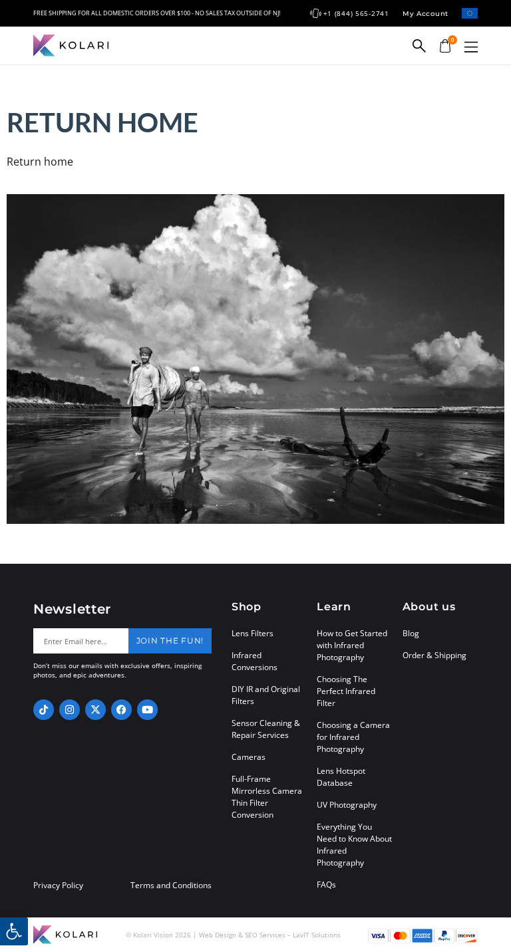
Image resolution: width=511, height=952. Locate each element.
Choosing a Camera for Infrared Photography (353, 737)
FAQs (326, 884)
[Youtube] (147, 709)
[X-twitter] (95, 709)
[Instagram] (69, 709)
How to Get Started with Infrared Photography (352, 645)
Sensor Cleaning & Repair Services (266, 729)
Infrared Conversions (254, 661)
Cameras (248, 757)
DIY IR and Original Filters (266, 695)
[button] (471, 47)
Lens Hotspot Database (341, 776)
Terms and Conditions (171, 885)
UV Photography (347, 804)
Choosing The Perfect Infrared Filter (346, 691)
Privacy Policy (58, 885)
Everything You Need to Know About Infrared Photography (354, 844)
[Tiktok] (43, 709)
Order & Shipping (434, 655)
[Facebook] (121, 709)
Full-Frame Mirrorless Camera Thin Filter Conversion (267, 796)
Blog (411, 633)
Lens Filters (252, 633)
